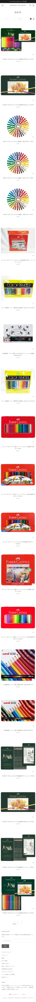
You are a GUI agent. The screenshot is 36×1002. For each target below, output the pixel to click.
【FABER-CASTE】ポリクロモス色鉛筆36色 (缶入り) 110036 (18, 105)
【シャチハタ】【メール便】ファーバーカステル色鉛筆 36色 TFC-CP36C (18, 447)
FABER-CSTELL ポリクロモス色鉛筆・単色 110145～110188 (18, 178)
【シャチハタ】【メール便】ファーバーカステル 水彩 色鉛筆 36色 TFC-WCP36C (18, 638)
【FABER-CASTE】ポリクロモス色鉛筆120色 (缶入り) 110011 (18, 59)
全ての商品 (5, 961)
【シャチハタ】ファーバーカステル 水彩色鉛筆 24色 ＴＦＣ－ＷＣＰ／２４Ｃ (18, 261)
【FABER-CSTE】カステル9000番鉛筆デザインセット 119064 (18, 776)
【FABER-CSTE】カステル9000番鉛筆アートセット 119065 (18, 867)
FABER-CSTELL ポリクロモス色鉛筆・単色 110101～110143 (18, 214)
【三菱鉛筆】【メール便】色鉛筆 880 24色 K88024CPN (18, 684)
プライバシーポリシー (7, 972)
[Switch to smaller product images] (33, 19)
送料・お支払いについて (8, 966)
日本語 (23, 994)
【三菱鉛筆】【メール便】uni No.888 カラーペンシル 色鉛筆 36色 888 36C (18, 354)
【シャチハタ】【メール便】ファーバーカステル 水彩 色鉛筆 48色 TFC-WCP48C (18, 495)
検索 (3, 958)
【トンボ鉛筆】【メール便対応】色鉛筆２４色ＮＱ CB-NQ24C (18, 401)
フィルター (7, 19)
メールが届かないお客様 (8, 974)
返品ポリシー (5, 977)
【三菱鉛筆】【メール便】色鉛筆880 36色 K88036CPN (18, 730)
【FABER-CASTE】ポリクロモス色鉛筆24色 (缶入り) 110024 (18, 913)
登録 (5, 946)
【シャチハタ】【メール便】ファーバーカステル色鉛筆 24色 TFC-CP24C (18, 590)
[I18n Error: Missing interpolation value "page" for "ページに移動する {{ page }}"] (21, 922)
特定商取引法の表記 (7, 969)
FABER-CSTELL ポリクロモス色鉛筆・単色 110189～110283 (18, 141)
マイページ (5, 955)
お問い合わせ (5, 963)
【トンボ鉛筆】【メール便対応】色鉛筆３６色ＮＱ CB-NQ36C (18, 308)
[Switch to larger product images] (30, 19)
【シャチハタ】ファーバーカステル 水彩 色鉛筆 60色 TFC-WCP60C (18, 543)
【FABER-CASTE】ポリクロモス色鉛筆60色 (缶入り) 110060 (18, 821)
